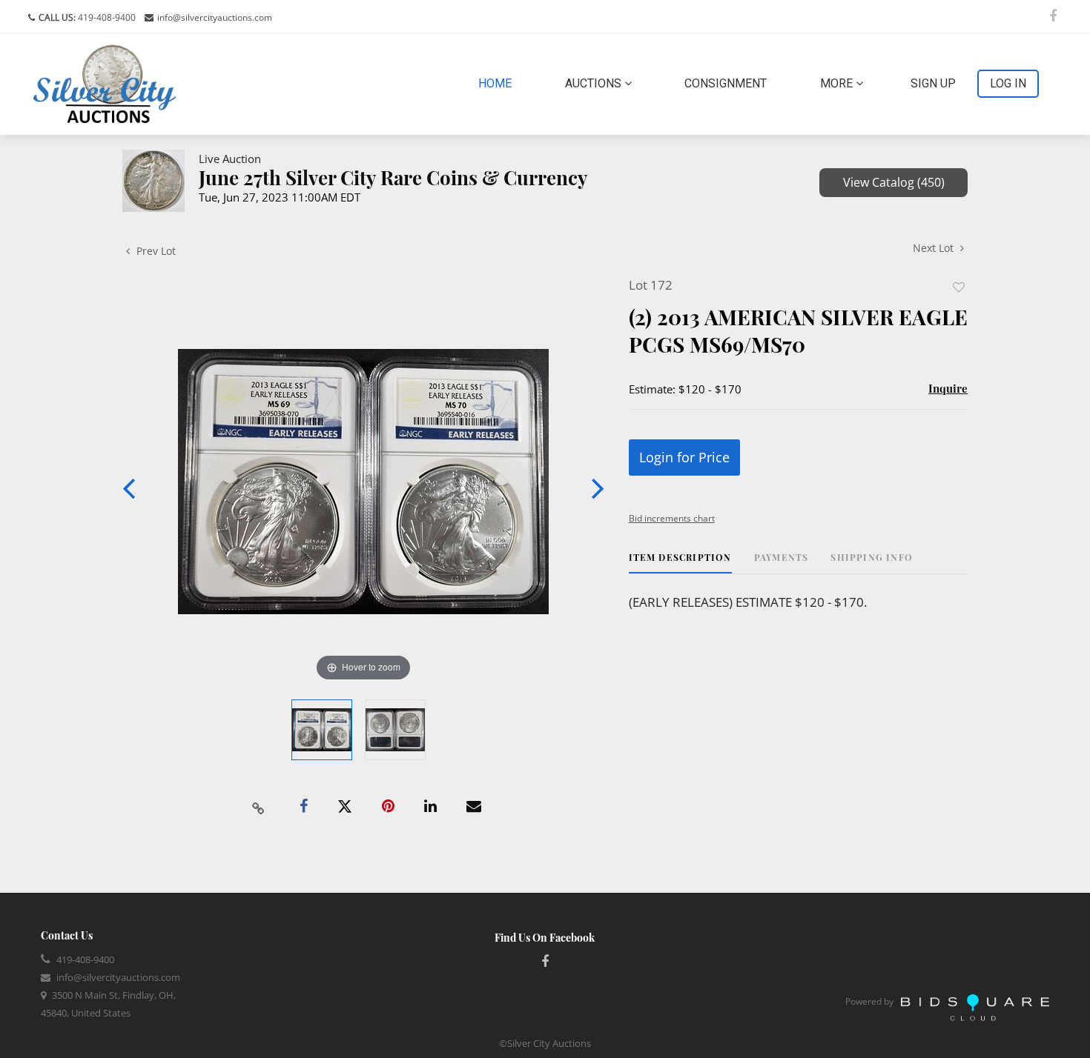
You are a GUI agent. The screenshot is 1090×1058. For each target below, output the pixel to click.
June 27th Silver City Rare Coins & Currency (393, 177)
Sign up (933, 83)
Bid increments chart (672, 518)
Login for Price (684, 457)
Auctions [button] (594, 83)
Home (498, 83)
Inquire (948, 388)
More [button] (838, 83)
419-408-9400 (106, 17)
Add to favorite (959, 287)
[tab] (680, 562)
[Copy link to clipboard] (259, 807)
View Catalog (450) (894, 182)
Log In (1008, 83)
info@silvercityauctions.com (214, 17)
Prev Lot (154, 251)
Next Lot (935, 248)
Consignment (725, 83)
